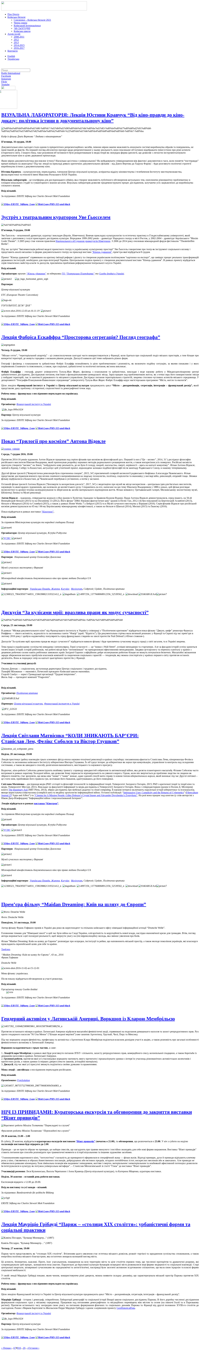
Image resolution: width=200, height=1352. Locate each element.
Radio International (10, 73)
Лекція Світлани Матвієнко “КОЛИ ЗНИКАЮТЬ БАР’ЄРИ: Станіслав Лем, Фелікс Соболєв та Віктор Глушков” (70, 738)
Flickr (4, 81)
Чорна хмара (20, 22)
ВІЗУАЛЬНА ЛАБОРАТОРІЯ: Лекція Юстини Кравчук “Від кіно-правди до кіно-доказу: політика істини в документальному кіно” (92, 117)
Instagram (6, 78)
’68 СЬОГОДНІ (22, 28)
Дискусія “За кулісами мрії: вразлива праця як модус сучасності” (75, 612)
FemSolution (23, 1080)
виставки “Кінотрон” (46, 803)
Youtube (5, 84)
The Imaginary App (18, 789)
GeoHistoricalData (126, 1308)
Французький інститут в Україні (33, 404)
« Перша (5, 1348)
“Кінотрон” (47, 511)
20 (24, 1348)
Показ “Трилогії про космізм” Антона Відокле (53, 441)
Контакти (13, 51)
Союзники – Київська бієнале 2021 (32, 20)
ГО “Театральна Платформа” (78, 273)
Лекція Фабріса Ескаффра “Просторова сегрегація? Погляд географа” (80, 337)
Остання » (33, 1348)
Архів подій (14, 34)
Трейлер (5, 949)
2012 (16, 39)
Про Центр (13, 14)
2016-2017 (19, 48)
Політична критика (27, 693)
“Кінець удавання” (102, 252)
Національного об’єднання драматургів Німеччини (83, 241)
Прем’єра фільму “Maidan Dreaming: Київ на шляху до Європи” (73, 904)
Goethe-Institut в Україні (111, 273)
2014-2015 (19, 45)
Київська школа (22, 31)
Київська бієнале (16, 17)
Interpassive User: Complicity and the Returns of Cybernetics (153, 792)
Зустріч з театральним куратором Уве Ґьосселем (55, 217)
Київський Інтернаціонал (27, 25)
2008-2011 (19, 36)
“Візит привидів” (85, 1141)
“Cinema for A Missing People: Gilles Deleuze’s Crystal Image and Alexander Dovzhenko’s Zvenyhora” (85, 795)
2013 (16, 42)
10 (19, 1348)
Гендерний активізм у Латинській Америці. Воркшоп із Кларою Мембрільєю (88, 1018)
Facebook (6, 76)
